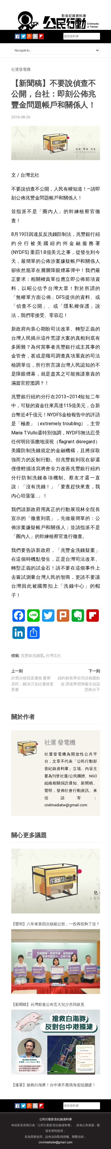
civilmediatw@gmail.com (56, 1142)
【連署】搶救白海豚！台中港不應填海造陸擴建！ (53, 1084)
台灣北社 (53, 655)
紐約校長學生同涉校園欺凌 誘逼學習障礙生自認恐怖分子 (79, 684)
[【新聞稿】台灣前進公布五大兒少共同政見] (55, 961)
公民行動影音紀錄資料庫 (55, 1119)
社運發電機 (20, 69)
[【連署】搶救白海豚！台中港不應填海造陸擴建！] (55, 1042)
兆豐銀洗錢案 (32, 655)
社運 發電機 (59, 742)
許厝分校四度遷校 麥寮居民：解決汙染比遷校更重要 (32, 684)
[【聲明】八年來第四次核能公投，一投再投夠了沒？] (55, 881)
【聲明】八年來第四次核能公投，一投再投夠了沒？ (55, 923)
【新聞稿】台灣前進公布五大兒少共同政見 (47, 1004)
